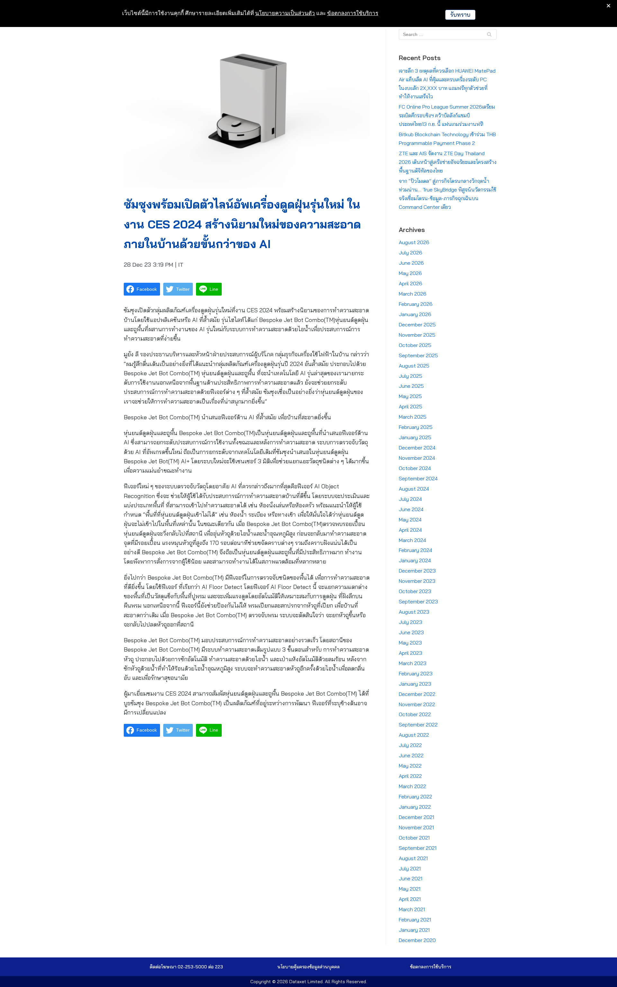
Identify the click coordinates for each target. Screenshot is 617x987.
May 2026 (410, 273)
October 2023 (415, 591)
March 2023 (412, 663)
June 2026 (411, 263)
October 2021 (414, 837)
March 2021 (412, 909)
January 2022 (415, 807)
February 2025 (416, 427)
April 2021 (410, 899)
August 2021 (413, 858)
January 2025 (415, 437)
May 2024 (410, 519)
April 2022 (410, 776)
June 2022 (411, 755)
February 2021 (415, 919)
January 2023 (415, 683)
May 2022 (410, 765)
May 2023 (410, 642)
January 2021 (414, 930)
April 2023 (410, 653)
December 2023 (417, 570)
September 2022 (418, 724)
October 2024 (415, 468)
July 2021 (410, 868)
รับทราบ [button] (460, 14)
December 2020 (417, 940)
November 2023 (417, 581)
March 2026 (412, 293)
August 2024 (414, 488)
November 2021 (416, 827)
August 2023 (414, 612)
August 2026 (414, 242)
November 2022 (417, 704)
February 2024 (415, 550)
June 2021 (410, 878)
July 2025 (410, 376)
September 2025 (418, 355)
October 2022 (415, 714)
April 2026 (410, 283)
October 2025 (415, 345)
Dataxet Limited (306, 981)
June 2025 (411, 386)
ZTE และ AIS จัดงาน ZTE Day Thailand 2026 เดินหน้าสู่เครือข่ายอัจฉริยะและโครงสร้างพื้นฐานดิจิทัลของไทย (447, 162)
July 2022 (410, 745)
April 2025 (410, 406)
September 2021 (417, 848)
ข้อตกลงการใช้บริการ (352, 13)
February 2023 (416, 673)
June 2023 (411, 632)
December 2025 (417, 324)
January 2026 (415, 314)
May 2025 (410, 396)
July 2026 (410, 252)
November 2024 (417, 458)
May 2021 (409, 888)
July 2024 (410, 499)
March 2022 (412, 786)
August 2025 (414, 365)
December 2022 (417, 694)
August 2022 (414, 735)
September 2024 (418, 478)
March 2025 (412, 416)
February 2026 (416, 304)
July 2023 (410, 622)
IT (180, 264)
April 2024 (410, 530)
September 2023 (418, 601)
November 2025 (417, 335)
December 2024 (417, 447)
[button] (308, 967)
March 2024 (412, 540)
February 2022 (415, 796)
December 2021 (416, 817)
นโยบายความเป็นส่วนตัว (285, 13)
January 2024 (415, 560)
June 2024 (411, 509)
